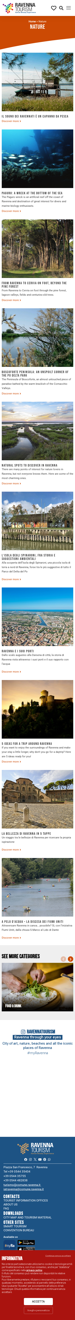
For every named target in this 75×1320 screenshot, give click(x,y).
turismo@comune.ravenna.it (22, 1185)
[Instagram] (30, 1159)
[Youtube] (40, 1159)
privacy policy (34, 1270)
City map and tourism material (27, 1217)
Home (32, 21)
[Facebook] (25, 1159)
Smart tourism (15, 1226)
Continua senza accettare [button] (58, 1255)
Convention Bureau (18, 1230)
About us (10, 1204)
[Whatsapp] (49, 1159)
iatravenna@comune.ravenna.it (23, 1189)
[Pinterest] (44, 1159)
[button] (61, 8)
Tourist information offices (25, 1200)
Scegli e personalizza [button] (38, 1310)
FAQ (6, 1208)
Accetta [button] (38, 1301)
